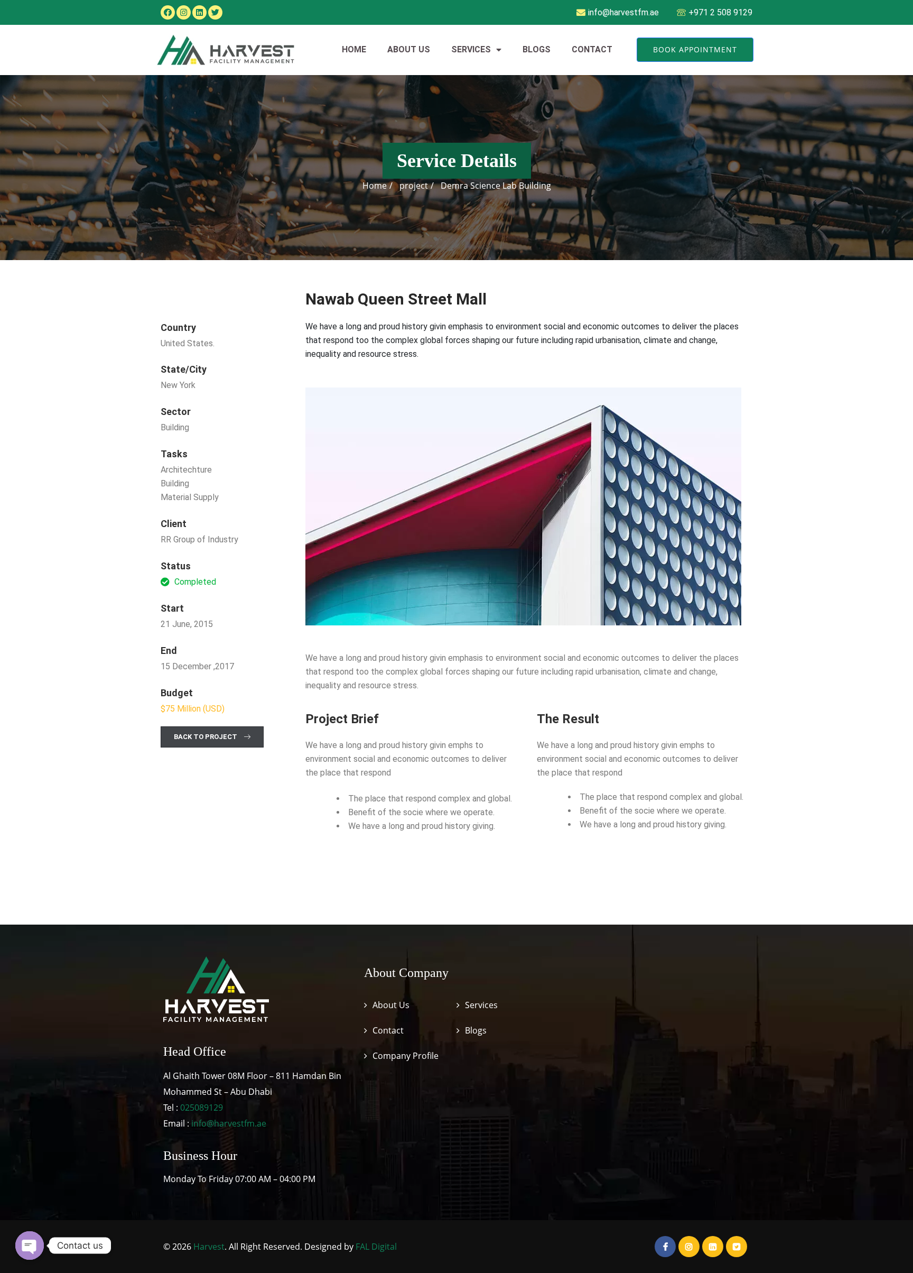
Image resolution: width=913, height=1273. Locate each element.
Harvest (209, 1246)
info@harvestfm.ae (228, 1123)
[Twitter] (215, 12)
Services (471, 49)
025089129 (201, 1107)
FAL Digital (376, 1246)
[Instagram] (183, 12)
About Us (408, 49)
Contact (592, 49)
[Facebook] (168, 12)
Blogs (537, 49)
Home (354, 49)
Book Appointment (695, 49)
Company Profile (405, 1056)
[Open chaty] (29, 1245)
